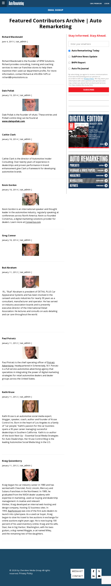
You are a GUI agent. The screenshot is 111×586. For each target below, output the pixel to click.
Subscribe (88, 90)
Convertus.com (33, 222)
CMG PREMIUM (96, 3)
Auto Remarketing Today (85, 50)
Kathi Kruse (8, 392)
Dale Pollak (8, 90)
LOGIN (106, 3)
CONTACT (77, 576)
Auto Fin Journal (80, 68)
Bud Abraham (9, 267)
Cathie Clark (9, 134)
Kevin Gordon (9, 185)
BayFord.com (14, 510)
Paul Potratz (9, 338)
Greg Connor (9, 235)
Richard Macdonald (12, 36)
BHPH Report (79, 62)
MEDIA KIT (77, 571)
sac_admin (21, 41)
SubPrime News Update (84, 56)
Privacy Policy (89, 79)
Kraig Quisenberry (12, 460)
